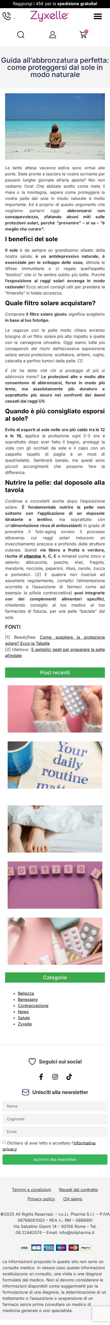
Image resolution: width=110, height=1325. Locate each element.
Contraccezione (33, 1005)
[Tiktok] (69, 1077)
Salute (24, 1017)
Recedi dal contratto (78, 1189)
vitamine (32, 556)
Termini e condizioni (31, 1189)
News (23, 1011)
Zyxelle (25, 1023)
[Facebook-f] (41, 1077)
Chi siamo (72, 1198)
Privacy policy (41, 1198)
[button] (98, 16)
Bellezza (26, 993)
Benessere (28, 999)
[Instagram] (55, 1077)
